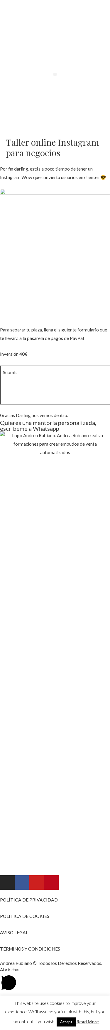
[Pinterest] (51, 882)
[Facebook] (22, 882)
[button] (55, 74)
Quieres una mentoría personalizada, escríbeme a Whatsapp (48, 425)
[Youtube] (36, 882)
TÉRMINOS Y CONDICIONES (30, 948)
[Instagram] (7, 882)
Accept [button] (66, 1021)
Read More (88, 1021)
